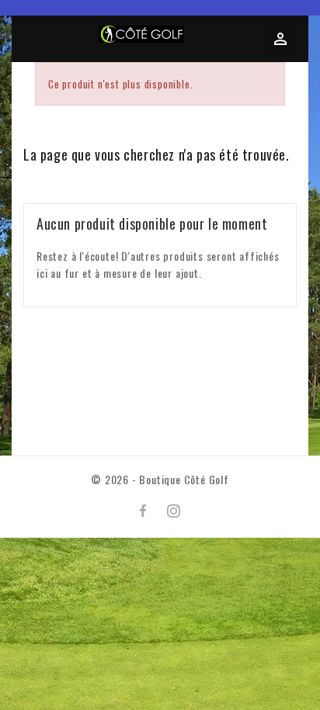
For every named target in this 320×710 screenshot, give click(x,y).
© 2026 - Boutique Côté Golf (160, 479)
